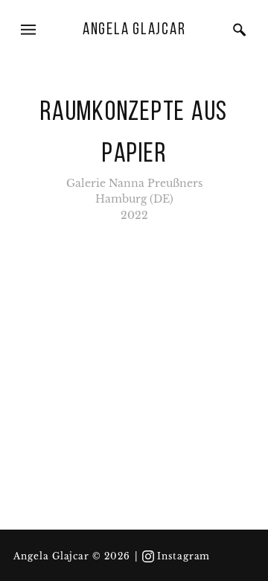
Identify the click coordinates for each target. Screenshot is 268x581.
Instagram (184, 556)
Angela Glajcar (134, 30)
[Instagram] (148, 556)
